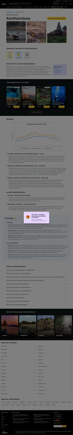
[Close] (48, 213)
